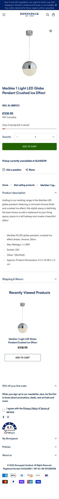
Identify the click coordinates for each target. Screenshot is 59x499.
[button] (9, 428)
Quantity (6, 136)
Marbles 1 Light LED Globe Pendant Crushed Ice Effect (22, 341)
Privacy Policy (30, 408)
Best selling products (24, 185)
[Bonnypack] (29, 14)
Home (5, 185)
